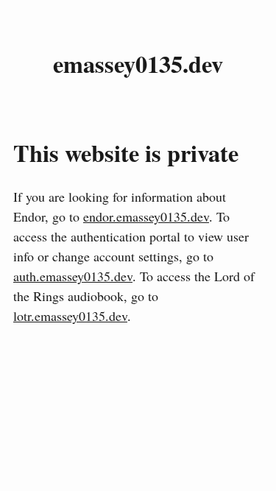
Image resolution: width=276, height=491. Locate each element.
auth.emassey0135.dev (72, 276)
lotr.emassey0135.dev (70, 316)
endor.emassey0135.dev (146, 216)
